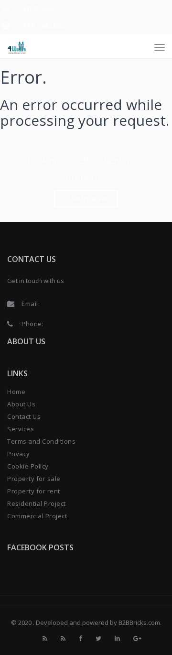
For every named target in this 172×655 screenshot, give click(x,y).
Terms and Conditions (41, 441)
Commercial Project (37, 516)
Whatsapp (38, 8)
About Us (21, 404)
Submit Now (86, 199)
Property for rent (33, 491)
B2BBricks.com (139, 622)
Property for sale (34, 478)
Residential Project (36, 503)
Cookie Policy (28, 466)
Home (16, 391)
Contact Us (24, 416)
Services (20, 429)
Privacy (18, 453)
